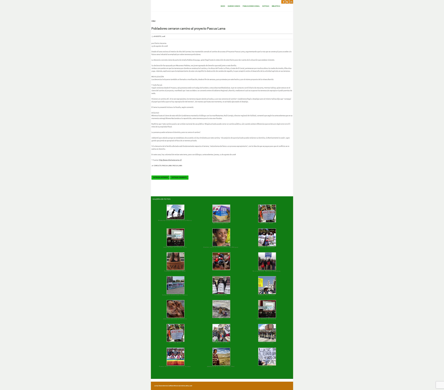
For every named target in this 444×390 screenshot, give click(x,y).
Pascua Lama (177, 165)
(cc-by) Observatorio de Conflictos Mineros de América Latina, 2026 (173, 386)
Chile (153, 21)
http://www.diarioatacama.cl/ (170, 160)
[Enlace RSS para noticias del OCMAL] (291, 2)
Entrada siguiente (179, 177)
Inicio (223, 6)
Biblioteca (276, 6)
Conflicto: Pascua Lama (163, 165)
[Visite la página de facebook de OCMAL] (283, 2)
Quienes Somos (234, 6)
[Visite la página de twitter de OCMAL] (287, 2)
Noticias (265, 6)
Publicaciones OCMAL (251, 6)
